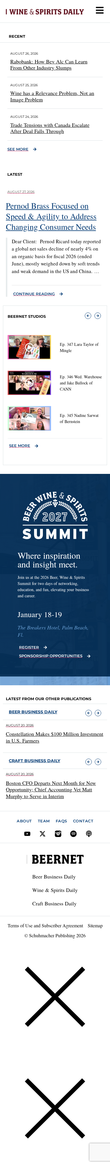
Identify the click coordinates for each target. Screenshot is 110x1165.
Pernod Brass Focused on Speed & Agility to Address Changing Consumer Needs (51, 216)
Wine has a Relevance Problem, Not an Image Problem (52, 96)
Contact (83, 821)
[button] (88, 316)
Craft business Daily (34, 760)
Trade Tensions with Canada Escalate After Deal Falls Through (49, 128)
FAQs (61, 821)
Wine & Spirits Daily (55, 889)
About (24, 821)
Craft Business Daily (54, 903)
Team (44, 821)
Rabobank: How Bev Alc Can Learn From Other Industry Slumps (48, 64)
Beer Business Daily (33, 711)
